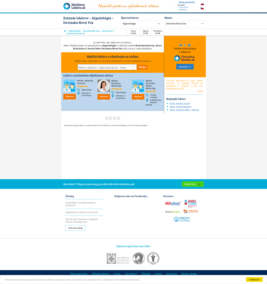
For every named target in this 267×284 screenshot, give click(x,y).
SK (202, 4)
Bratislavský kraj (91, 31)
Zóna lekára (183, 7)
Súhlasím (254, 279)
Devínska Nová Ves (176, 23)
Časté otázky (189, 273)
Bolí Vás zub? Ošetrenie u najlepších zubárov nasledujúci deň (81, 220)
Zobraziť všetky (75, 228)
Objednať (69, 96)
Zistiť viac (190, 183)
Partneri (171, 273)
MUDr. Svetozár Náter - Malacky (154, 84)
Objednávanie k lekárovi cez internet (81, 212)
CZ (202, 8)
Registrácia (183, 9)
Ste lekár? (131, 273)
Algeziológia (129, 23)
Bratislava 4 (108, 31)
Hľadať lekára (100, 273)
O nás (117, 273)
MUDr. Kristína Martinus (116, 83)
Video (158, 273)
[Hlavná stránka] (65, 31)
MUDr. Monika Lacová (85, 81)
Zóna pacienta (78, 273)
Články (146, 273)
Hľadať (142, 67)
